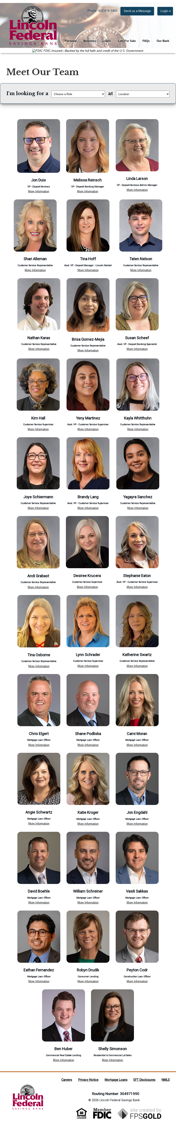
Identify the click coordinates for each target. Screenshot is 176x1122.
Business (89, 41)
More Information (38, 191)
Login (164, 11)
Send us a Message (137, 11)
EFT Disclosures (144, 1080)
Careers (66, 1080)
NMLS (166, 1080)
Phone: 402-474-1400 (102, 11)
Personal (71, 41)
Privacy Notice (88, 1080)
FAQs (146, 41)
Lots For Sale (127, 41)
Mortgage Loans (116, 1080)
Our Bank (163, 41)
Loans (107, 41)
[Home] (31, 25)
